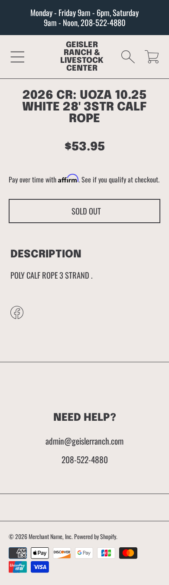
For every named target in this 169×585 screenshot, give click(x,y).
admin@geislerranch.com (85, 441)
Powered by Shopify (95, 536)
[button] (17, 57)
